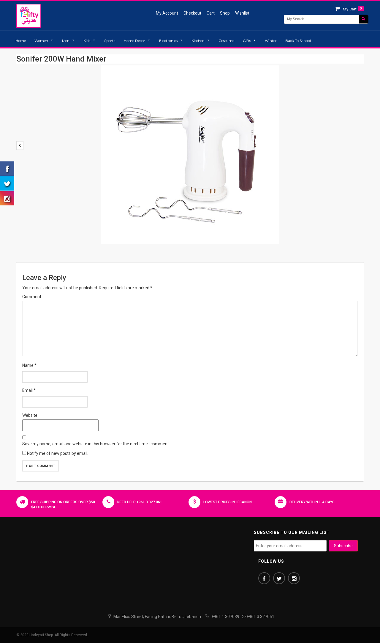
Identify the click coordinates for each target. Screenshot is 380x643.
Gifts (247, 40)
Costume (226, 40)
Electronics (168, 40)
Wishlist (242, 13)
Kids (86, 40)
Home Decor (134, 40)
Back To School (298, 40)
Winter (271, 40)
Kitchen (198, 40)
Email (29, 390)
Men (65, 40)
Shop (225, 13)
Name (29, 365)
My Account (167, 13)
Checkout (192, 13)
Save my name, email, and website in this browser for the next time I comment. (96, 443)
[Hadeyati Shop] (28, 15)
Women (41, 40)
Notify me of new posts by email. (57, 453)
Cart (211, 13)
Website (29, 415)
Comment (31, 296)
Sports (109, 40)
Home (20, 40)
